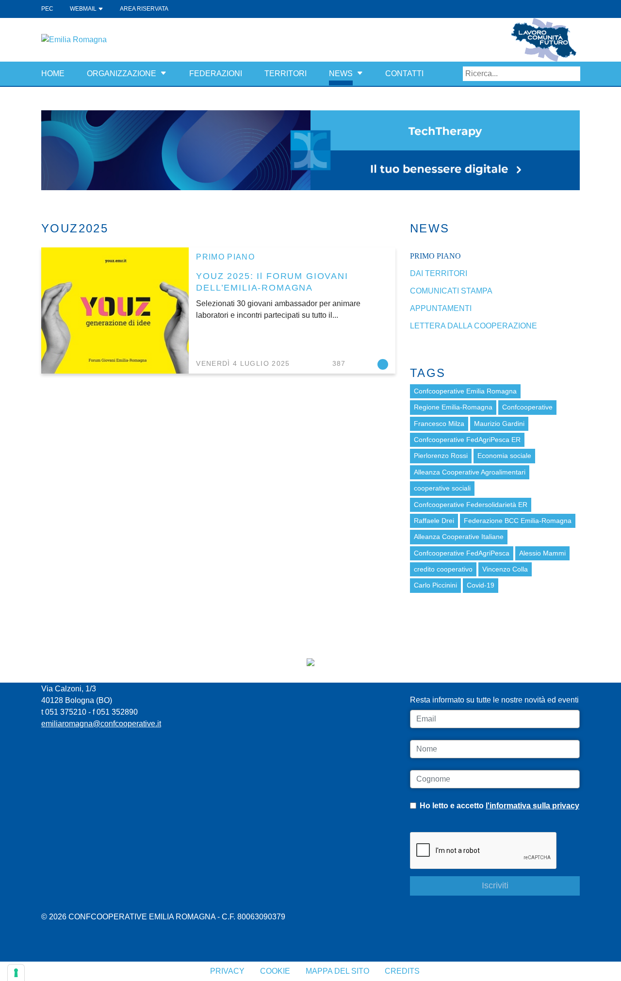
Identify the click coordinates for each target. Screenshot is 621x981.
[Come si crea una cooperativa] (310, 150)
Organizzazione (121, 73)
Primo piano (225, 257)
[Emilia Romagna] (74, 39)
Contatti (404, 73)
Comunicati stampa (451, 291)
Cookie (275, 971)
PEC (47, 8)
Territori (285, 73)
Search (573, 74)
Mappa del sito (337, 971)
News (341, 73)
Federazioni (215, 73)
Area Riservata (144, 8)
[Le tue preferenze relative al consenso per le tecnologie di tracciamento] (16, 973)
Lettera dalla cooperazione (473, 326)
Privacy (227, 971)
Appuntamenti (441, 308)
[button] (163, 73)
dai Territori (438, 273)
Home (53, 73)
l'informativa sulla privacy (532, 805)
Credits (402, 971)
